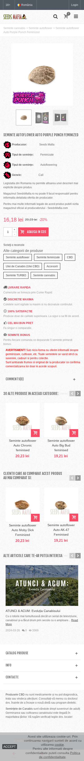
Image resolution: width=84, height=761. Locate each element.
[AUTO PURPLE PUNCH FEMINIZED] (24, 117)
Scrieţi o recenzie (13, 245)
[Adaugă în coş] (35, 433)
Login (74, 5)
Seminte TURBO (16, 275)
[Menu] (76, 16)
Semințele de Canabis (19, 708)
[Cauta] (55, 16)
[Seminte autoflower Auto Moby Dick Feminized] (23, 504)
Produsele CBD (15, 694)
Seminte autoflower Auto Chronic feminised (22, 445)
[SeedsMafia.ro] (15, 16)
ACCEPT (9, 746)
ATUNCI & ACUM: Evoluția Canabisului (33, 611)
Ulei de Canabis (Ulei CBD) (22, 266)
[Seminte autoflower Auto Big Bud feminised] (61, 420)
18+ (8, 5)
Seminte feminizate (48, 257)
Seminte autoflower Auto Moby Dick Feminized (22, 530)
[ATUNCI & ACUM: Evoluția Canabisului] (42, 585)
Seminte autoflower (40, 28)
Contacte (12, 677)
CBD (70, 257)
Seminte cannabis (14, 28)
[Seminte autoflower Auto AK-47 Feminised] (61, 504)
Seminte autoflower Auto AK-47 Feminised (61, 529)
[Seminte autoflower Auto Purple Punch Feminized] (42, 117)
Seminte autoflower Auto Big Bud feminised (61, 445)
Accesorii (52, 266)
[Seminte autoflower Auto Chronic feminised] (23, 420)
